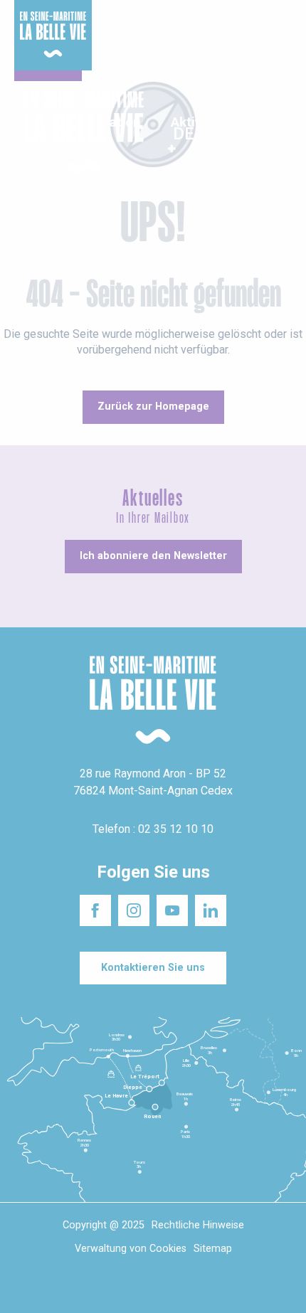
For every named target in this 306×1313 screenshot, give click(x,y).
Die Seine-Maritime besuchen (238, 27)
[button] (283, 133)
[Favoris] (251, 133)
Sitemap (213, 1249)
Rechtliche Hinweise (198, 1225)
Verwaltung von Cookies (130, 1249)
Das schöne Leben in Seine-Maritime (146, 21)
